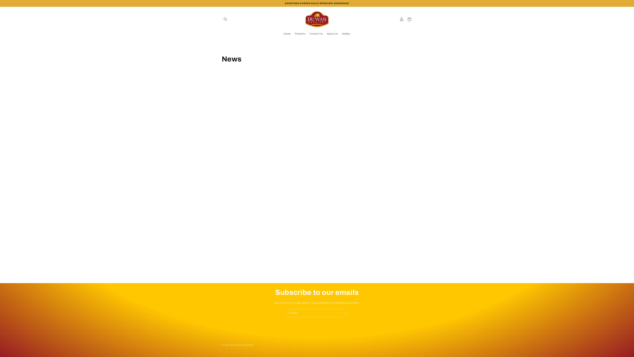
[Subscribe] (344, 313)
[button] (225, 19)
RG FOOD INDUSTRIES (241, 345)
